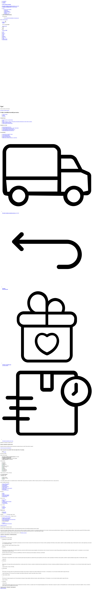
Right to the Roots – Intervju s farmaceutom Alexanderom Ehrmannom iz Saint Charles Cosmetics (17, 121)
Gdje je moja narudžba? (7, 9)
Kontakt (5, 12)
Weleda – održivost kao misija (6, 122)
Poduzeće (3, 522)
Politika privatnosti (3, 536)
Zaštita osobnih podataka (6, 518)
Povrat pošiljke (4, 485)
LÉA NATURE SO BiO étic (6, 127)
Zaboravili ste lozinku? (5, 494)
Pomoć (3, 8)
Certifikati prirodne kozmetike (6, 501)
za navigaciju (4, 1)
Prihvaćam (2, 534)
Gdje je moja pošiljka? (5, 495)
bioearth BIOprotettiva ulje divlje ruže (8, 130)
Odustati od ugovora (3, 525)
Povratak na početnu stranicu (4, 110)
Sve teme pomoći (6, 13)
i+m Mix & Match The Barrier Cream (8, 128)
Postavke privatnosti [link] (5, 521)
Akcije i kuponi (4, 487)
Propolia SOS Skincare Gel (6, 136)
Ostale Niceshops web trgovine (7, 523)
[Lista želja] (3, 27)
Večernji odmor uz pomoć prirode (7, 123)
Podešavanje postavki (13, 534)
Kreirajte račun (4, 26)
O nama (3, 506)
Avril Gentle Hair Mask (5, 135)
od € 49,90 (10, 6)
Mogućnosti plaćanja (5, 486)
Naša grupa (4, 507)
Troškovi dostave (6, 11)
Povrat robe (6, 10)
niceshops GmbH (7, 516)
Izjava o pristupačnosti (5, 520)
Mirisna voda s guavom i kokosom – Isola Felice (9, 137)
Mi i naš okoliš (4, 502)
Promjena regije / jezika (11, 514)
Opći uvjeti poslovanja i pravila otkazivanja (8, 519)
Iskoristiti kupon (4, 496)
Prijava (3, 493)
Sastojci (3, 500)
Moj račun (3, 116)
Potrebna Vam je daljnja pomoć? (7, 488)
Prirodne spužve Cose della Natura (7, 119)
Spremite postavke (3, 587)
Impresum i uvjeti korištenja (6, 517)
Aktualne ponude (5, 503)
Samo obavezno (7, 534)
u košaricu (3, 2)
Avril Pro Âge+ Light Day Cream (7, 134)
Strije (3, 120)
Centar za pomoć (4, 114)
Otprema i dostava (5, 484)
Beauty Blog (4, 499)
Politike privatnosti (23, 532)
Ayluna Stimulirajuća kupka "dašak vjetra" (8, 129)
